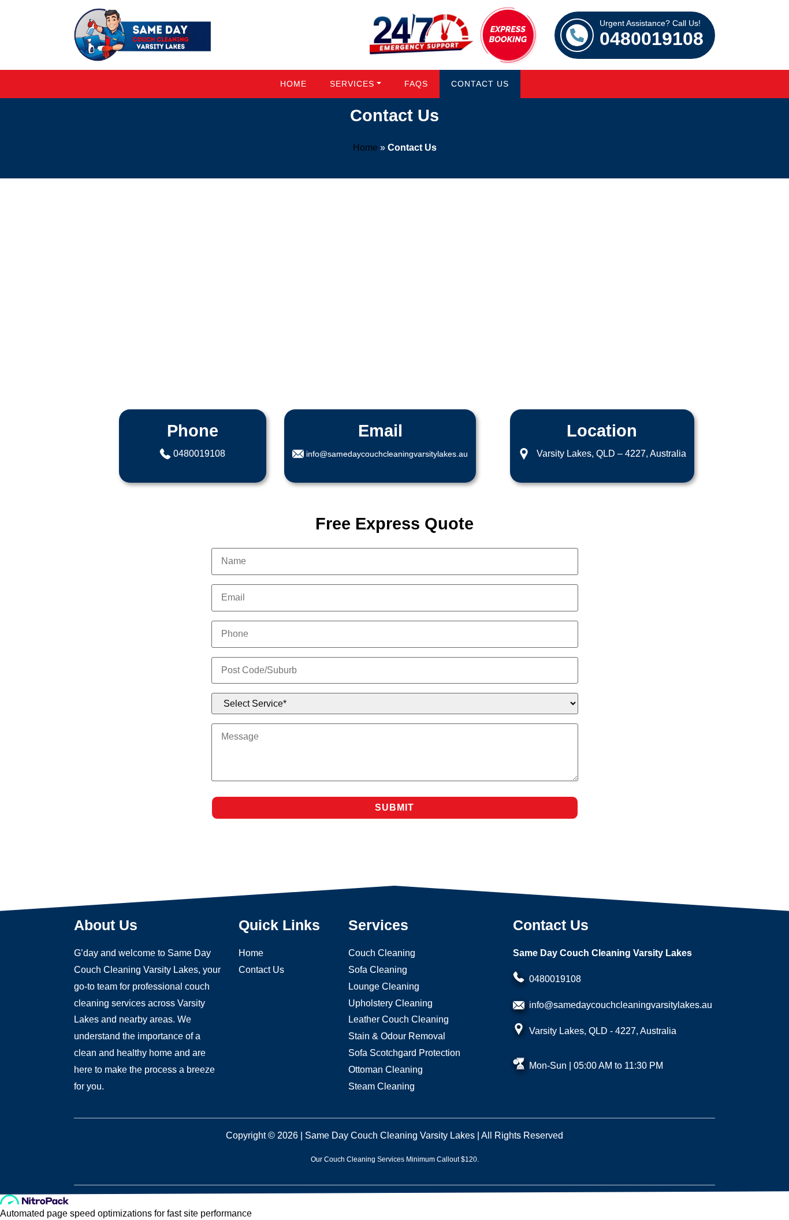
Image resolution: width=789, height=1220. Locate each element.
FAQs (416, 83)
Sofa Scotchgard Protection (404, 1053)
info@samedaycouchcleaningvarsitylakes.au (387, 453)
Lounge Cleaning (383, 986)
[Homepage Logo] (143, 35)
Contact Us (480, 83)
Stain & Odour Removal (396, 1036)
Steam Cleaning (381, 1086)
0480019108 (652, 34)
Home (293, 83)
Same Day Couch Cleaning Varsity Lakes (390, 1135)
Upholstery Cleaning (390, 1003)
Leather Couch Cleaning (398, 1019)
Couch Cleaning (381, 953)
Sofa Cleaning (377, 970)
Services (352, 83)
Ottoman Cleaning (385, 1070)
